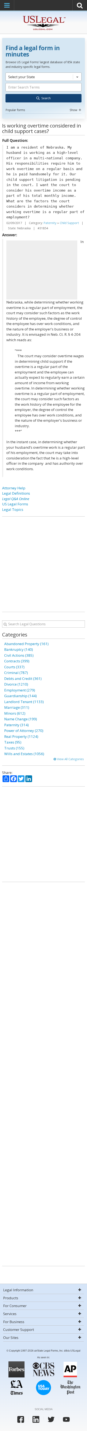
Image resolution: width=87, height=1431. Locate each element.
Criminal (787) (16, 672)
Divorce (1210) (16, 684)
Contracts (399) (16, 661)
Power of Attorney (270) (23, 730)
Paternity (50, 223)
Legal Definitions (16, 493)
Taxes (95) (12, 742)
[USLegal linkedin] (36, 1419)
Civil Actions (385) (19, 655)
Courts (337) (14, 666)
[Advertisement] (41, 269)
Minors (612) (14, 713)
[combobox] (43, 92)
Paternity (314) (16, 724)
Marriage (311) (16, 707)
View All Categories (70, 759)
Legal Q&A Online (15, 498)
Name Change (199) (20, 719)
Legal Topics (12, 509)
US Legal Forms (15, 504)
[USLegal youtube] (66, 1419)
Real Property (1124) (21, 736)
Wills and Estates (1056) (24, 753)
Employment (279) (19, 690)
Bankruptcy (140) (18, 649)
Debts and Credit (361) (23, 678)
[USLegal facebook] (20, 1419)
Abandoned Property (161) (26, 643)
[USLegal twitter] (51, 1419)
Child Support (69, 223)
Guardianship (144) (20, 695)
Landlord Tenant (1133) (24, 701)
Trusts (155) (14, 748)
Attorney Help (13, 488)
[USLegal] (44, 16)
